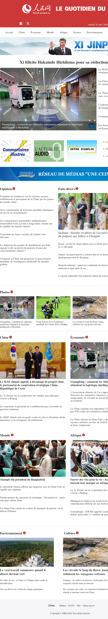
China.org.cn (88, 605)
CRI (78, 605)
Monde (50, 32)
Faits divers (66, 188)
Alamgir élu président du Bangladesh (22, 479)
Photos (5, 292)
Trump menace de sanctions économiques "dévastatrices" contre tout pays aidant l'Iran (32, 499)
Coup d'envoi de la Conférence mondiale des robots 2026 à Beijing (52, 323)
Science (77, 32)
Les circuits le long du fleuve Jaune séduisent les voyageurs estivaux (41, 127)
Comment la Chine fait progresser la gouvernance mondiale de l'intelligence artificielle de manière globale (25, 261)
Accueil (9, 32)
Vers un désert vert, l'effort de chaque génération (21, 589)
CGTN (71, 605)
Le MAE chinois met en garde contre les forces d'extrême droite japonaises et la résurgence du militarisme (32, 418)
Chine (22, 32)
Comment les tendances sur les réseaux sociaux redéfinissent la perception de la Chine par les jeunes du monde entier (27, 199)
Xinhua (62, 605)
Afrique (64, 32)
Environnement (94, 32)
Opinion (6, 188)
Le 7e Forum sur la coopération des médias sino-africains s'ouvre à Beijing (29, 397)
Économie (36, 32)
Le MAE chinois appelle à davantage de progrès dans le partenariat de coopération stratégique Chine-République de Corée (32, 385)
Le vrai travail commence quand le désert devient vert (23, 572)
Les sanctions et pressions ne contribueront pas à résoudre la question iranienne (31, 408)
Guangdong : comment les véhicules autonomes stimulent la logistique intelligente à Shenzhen (16, 324)
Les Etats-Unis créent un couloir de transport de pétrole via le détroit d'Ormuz (31, 509)
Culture (69, 533)
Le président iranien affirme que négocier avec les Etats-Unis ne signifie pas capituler (32, 488)
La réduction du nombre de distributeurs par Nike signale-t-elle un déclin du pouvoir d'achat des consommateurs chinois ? (25, 247)
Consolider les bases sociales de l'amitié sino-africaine (23, 235)
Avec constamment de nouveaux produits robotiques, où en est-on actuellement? (27, 211)
